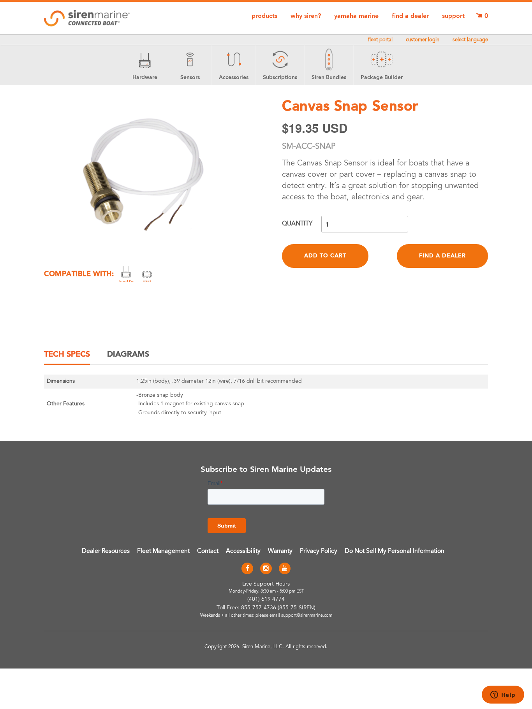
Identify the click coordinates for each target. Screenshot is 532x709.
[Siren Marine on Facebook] (247, 569)
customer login (422, 40)
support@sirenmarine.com (306, 616)
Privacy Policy (318, 551)
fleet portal (380, 40)
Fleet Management (163, 551)
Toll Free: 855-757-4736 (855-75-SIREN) (266, 608)
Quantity (297, 224)
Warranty (280, 551)
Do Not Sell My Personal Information (394, 551)
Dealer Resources (106, 551)
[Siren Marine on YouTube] (285, 569)
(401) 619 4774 (266, 599)
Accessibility (243, 551)
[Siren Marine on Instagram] (266, 569)
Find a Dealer (442, 256)
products (264, 16)
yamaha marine (356, 16)
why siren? (306, 16)
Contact (207, 551)
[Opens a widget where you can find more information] (502, 695)
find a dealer (410, 16)
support (453, 16)
